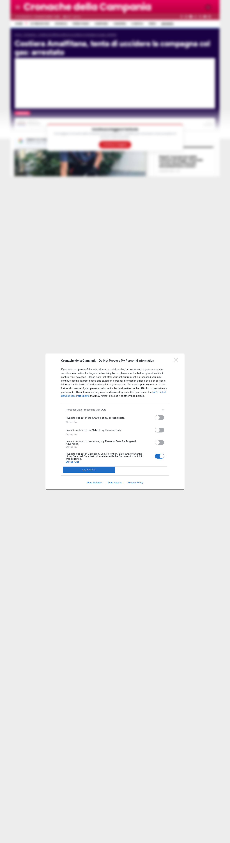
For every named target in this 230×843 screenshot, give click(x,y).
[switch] (159, 417)
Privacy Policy (135, 482)
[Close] (177, 360)
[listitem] (115, 410)
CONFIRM (89, 469)
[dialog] (115, 421)
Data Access (115, 482)
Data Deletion (94, 482)
